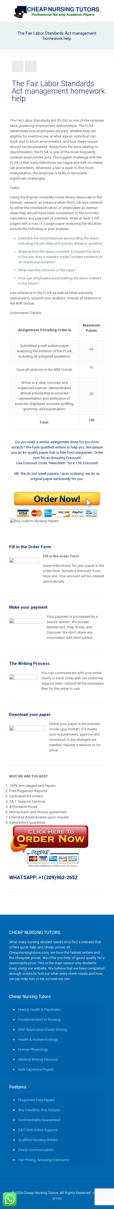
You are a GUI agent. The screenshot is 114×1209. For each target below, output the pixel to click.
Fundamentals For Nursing (39, 1019)
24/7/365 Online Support (37, 1130)
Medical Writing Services (38, 1059)
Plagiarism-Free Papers (36, 1100)
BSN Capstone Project (35, 1069)
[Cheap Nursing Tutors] (57, 11)
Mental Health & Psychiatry (39, 1009)
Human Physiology (33, 1049)
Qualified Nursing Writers (38, 1140)
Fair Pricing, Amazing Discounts (43, 1160)
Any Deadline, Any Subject (39, 1110)
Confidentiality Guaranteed (39, 1120)
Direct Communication (36, 1150)
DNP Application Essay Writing (42, 1029)
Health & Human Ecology (38, 1039)
